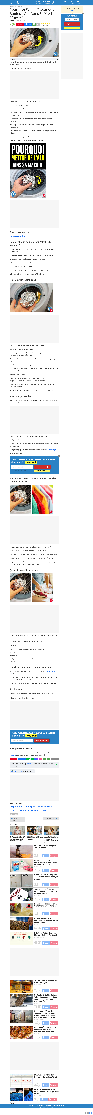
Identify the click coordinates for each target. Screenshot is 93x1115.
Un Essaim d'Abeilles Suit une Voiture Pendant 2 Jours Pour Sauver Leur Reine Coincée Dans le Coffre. (45, 998)
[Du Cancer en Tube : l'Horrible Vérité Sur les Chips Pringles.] (21, 909)
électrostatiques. (51, 450)
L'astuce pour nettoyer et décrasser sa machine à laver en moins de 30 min (45, 862)
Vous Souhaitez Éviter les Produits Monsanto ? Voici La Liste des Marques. (45, 891)
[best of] (17, 2)
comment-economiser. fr (45, 2)
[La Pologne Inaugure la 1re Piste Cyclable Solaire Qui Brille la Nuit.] (21, 1095)
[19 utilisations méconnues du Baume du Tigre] (21, 986)
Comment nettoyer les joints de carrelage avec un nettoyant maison (46, 877)
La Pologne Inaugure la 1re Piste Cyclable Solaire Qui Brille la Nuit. (46, 1091)
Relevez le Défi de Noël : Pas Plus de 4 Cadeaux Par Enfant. (45, 934)
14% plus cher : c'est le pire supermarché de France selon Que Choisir (35, 837)
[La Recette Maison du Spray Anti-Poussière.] (21, 851)
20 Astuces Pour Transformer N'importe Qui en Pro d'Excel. (45, 1076)
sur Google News (23, 771)
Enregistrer (21, 24)
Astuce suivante (50, 819)
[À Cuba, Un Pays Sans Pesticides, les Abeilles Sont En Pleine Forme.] (21, 924)
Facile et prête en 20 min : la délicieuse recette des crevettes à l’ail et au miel (45, 1029)
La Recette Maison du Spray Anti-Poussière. (45, 846)
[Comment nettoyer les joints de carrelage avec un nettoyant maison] (21, 880)
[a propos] (78, 2)
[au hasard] (72, 2)
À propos (78, 3)
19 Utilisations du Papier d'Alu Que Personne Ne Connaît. (28, 810)
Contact (37, 1105)
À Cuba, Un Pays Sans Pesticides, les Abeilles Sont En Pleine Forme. (46, 920)
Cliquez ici (30, 753)
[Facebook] (22, 759)
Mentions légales (44, 1105)
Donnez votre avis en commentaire (29, 696)
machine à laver (14, 814)
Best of (17, 3)
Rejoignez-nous (41, 467)
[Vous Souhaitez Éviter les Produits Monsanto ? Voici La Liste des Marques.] (21, 895)
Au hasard (72, 3)
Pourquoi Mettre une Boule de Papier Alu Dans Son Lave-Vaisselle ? (31, 807)
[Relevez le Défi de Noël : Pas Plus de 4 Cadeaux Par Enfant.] (21, 938)
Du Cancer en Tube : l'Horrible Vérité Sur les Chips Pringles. (46, 905)
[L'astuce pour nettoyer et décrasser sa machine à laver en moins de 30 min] (21, 865)
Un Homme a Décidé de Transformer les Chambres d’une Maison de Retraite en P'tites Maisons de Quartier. (45, 1014)
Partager (29, 24)
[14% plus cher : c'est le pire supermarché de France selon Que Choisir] (34, 830)
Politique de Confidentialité (57, 1105)
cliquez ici (13, 755)
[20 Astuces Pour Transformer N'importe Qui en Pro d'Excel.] (21, 1080)
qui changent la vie (72, 10)
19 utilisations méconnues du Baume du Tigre (45, 981)
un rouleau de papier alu (18, 236)
